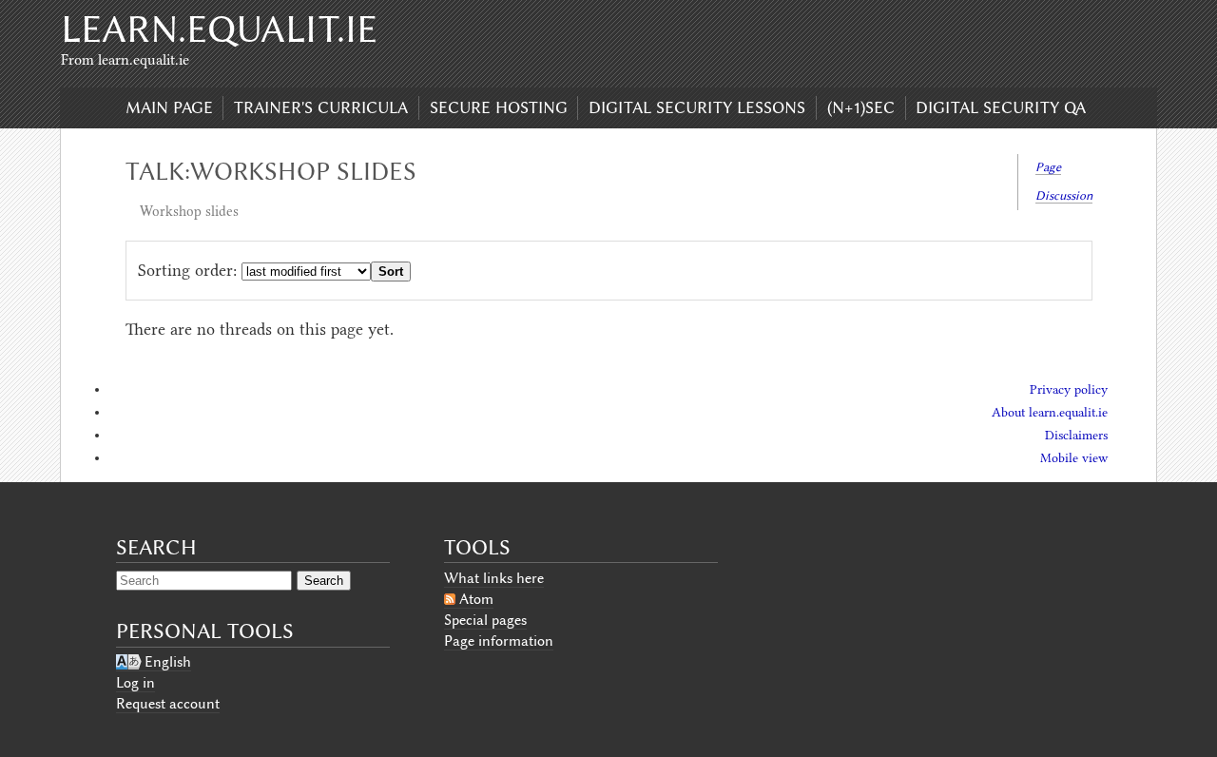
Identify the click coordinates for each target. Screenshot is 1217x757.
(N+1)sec (861, 107)
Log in (135, 682)
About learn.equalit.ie (1050, 412)
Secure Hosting (499, 107)
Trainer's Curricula (321, 107)
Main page (169, 107)
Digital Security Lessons (697, 107)
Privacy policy (1069, 389)
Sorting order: (187, 270)
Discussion (1063, 195)
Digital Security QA (1001, 107)
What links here (494, 578)
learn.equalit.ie (219, 29)
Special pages (485, 620)
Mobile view (1074, 458)
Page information (498, 641)
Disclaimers (1076, 435)
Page (1048, 167)
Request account (168, 703)
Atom (476, 599)
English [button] (168, 661)
